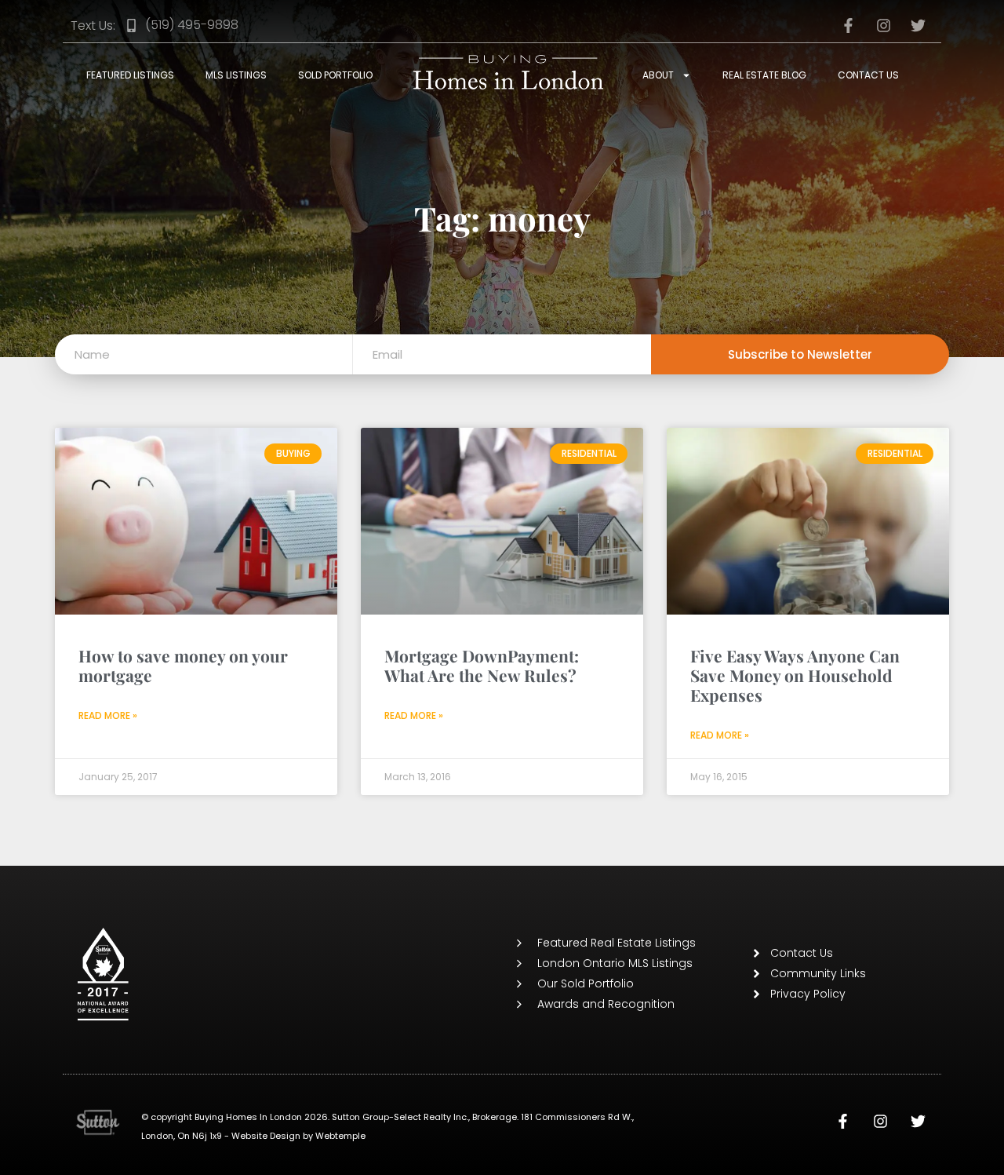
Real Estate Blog (764, 75)
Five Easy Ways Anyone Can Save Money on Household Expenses (795, 675)
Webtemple (340, 1135)
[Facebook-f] (843, 1121)
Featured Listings (130, 75)
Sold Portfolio (335, 75)
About (658, 75)
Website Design (265, 1135)
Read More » (107, 715)
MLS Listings (236, 75)
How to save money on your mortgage (183, 665)
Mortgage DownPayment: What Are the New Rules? (481, 665)
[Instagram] (881, 1121)
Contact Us (868, 75)
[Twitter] (918, 1121)
